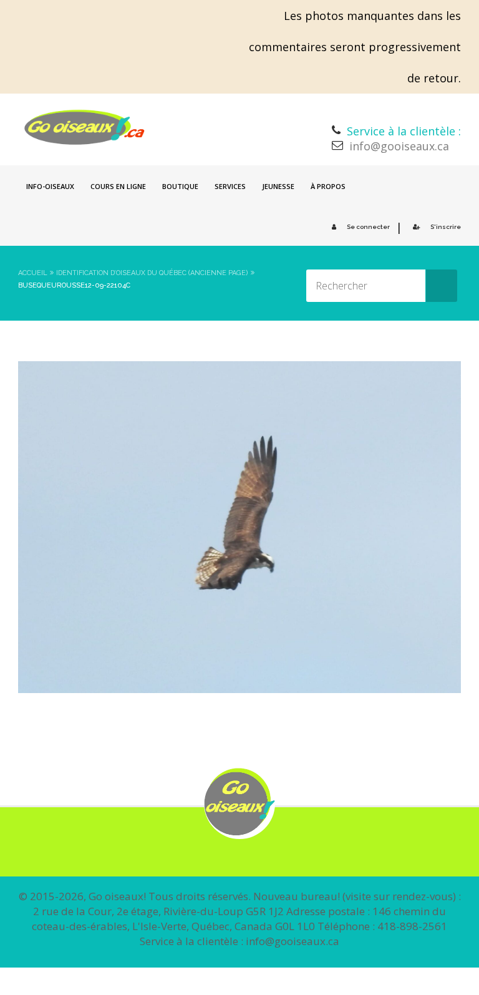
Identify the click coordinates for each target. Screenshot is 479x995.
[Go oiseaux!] (84, 127)
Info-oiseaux (50, 186)
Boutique (180, 186)
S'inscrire (445, 226)
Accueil (32, 273)
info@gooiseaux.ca (399, 145)
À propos (328, 186)
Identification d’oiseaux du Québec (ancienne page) (152, 273)
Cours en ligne (118, 186)
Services (230, 186)
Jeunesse (278, 186)
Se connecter (368, 226)
